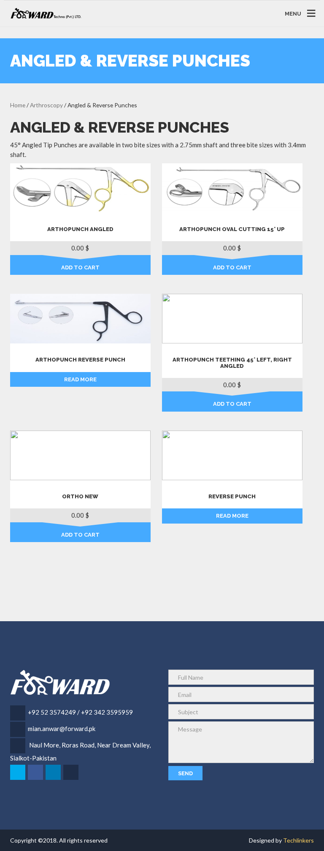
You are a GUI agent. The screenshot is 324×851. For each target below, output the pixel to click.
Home (17, 105)
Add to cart (80, 267)
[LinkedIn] (54, 772)
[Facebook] (36, 772)
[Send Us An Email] (71, 772)
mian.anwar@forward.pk (61, 728)
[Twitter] (18, 772)
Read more (80, 379)
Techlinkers (298, 840)
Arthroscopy (46, 105)
